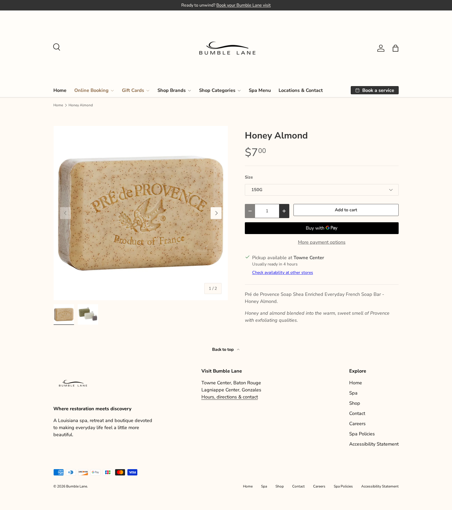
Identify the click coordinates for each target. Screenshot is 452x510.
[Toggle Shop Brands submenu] (189, 90)
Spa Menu (260, 90)
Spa (353, 393)
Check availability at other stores (282, 272)
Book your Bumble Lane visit (243, 5)
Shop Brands (171, 90)
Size (249, 177)
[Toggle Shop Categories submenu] (239, 90)
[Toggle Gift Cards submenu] (148, 90)
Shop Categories (217, 90)
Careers (357, 423)
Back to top (223, 349)
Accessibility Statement (374, 444)
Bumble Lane (76, 486)
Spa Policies (362, 434)
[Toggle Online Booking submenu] (112, 90)
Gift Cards (133, 90)
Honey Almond (81, 105)
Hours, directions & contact (229, 397)
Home (59, 90)
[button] (395, 48)
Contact (357, 413)
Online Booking (91, 90)
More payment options (322, 242)
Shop (354, 403)
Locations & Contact (301, 90)
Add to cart (346, 210)
